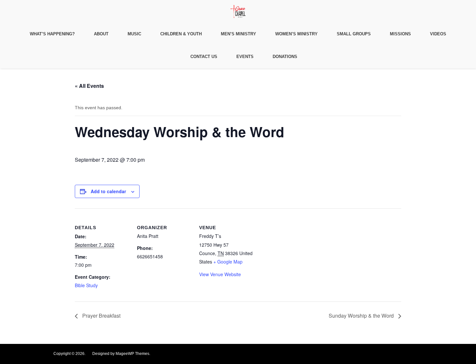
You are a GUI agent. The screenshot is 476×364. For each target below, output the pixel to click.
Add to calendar (108, 191)
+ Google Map (228, 261)
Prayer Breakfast (100, 315)
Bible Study (86, 285)
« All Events (89, 85)
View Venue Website (220, 274)
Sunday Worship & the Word (362, 315)
